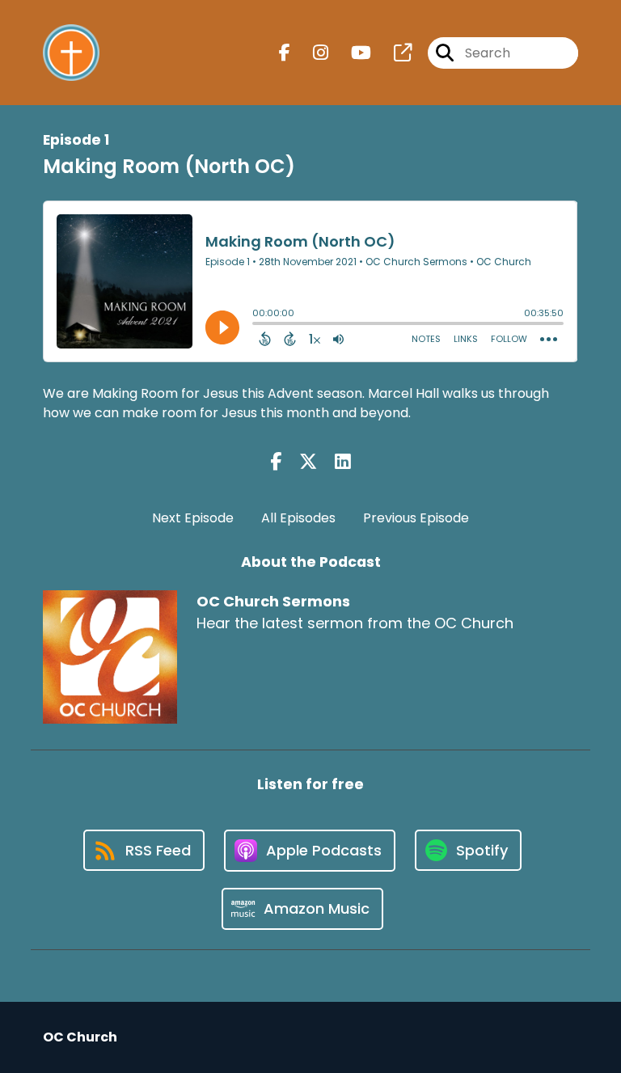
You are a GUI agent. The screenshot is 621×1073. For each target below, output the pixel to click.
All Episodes (298, 518)
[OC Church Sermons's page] (393, 52)
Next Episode (193, 518)
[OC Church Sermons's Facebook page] (284, 52)
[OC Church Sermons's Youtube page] (351, 52)
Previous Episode (416, 518)
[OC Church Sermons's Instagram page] (311, 52)
